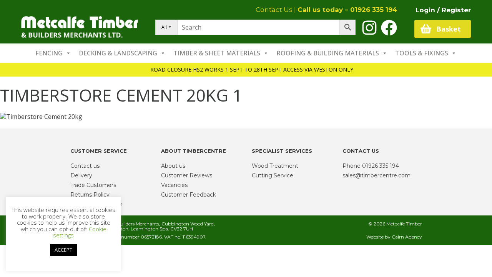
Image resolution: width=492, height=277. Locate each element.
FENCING (49, 53)
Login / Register (443, 10)
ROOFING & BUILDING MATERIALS (327, 53)
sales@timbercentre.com (376, 175)
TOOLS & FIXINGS (421, 53)
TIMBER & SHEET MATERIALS (216, 53)
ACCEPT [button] (63, 249)
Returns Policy (90, 194)
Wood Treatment (275, 165)
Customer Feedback (188, 194)
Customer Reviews (186, 175)
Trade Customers (93, 185)
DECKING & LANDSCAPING (118, 53)
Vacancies (174, 185)
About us (173, 165)
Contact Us (274, 9)
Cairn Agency (407, 237)
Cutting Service (272, 175)
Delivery (81, 175)
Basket (448, 28)
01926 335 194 (373, 9)
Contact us (85, 165)
